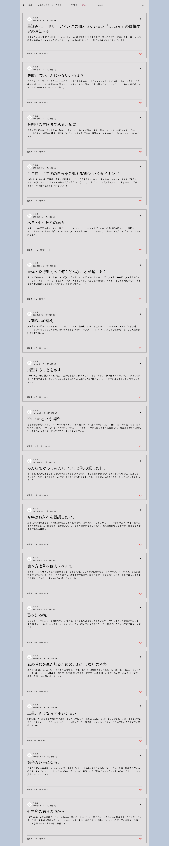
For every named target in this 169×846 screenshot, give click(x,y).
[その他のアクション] (141, 19)
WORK (74, 5)
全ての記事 (27, 5)
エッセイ (99, 5)
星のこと (86, 5)
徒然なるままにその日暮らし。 (51, 5)
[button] (143, 5)
